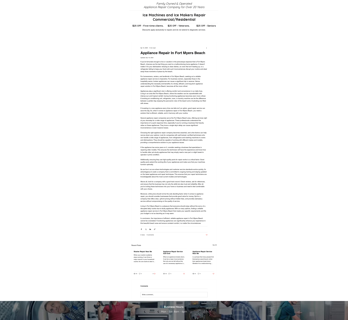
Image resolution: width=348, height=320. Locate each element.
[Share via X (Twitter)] (146, 229)
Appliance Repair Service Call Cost (173, 252)
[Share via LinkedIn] (150, 229)
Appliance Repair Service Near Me (202, 252)
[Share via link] (155, 229)
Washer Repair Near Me (143, 251)
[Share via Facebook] (141, 229)
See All (215, 245)
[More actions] (206, 48)
